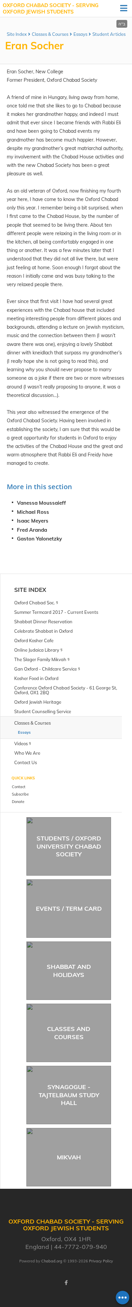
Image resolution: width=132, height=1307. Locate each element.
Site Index (17, 34)
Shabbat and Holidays (69, 970)
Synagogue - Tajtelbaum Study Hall (69, 1095)
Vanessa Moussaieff (41, 503)
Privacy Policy (101, 1261)
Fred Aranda (32, 530)
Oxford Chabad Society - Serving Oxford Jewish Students (50, 8)
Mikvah (69, 1157)
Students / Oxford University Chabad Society (69, 846)
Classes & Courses (50, 34)
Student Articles (109, 34)
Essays (80, 34)
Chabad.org (51, 1261)
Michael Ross (33, 512)
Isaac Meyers (32, 521)
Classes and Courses (68, 1032)
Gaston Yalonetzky (39, 538)
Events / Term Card (69, 908)
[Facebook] (66, 1282)
